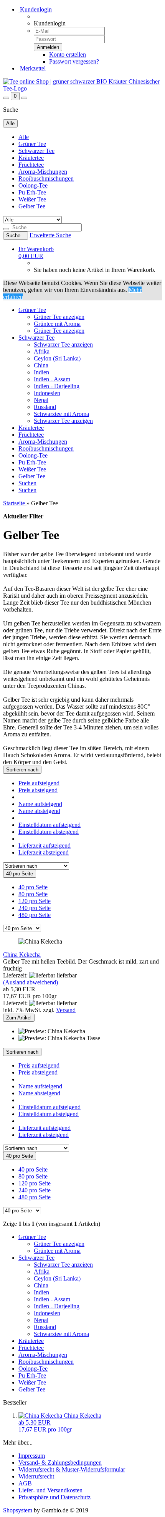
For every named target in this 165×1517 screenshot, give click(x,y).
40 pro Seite (33, 887)
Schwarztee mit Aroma (61, 414)
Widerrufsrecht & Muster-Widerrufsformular (71, 1469)
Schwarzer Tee (36, 151)
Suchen (27, 483)
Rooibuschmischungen (46, 178)
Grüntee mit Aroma (57, 323)
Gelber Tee (31, 206)
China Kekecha (22, 954)
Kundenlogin (35, 9)
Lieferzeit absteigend (43, 852)
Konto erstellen (67, 54)
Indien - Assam (52, 379)
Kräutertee (31, 157)
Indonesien (47, 393)
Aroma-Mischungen (42, 171)
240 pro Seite (34, 908)
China (41, 365)
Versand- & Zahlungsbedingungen (60, 1462)
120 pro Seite (34, 901)
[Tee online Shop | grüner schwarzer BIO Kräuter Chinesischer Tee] (82, 88)
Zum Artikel (18, 1018)
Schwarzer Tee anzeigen (63, 344)
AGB (25, 1483)
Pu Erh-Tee (32, 192)
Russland (45, 407)
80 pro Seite (33, 894)
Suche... (15, 235)
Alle (23, 137)
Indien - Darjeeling (56, 386)
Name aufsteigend (40, 804)
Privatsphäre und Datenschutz (54, 1497)
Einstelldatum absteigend (48, 831)
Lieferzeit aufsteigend (44, 845)
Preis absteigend (38, 790)
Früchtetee (31, 164)
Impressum (31, 1455)
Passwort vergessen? (74, 61)
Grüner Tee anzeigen (59, 316)
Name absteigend (39, 811)
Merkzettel (32, 68)
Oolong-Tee (33, 185)
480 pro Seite (34, 915)
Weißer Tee (32, 199)
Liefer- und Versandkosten (50, 1490)
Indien (41, 372)
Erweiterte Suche (50, 235)
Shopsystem (17, 1510)
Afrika (42, 351)
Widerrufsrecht (36, 1476)
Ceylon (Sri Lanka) (57, 358)
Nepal (41, 400)
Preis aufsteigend (38, 783)
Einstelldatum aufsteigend (49, 824)
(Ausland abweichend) (30, 982)
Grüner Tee (32, 144)
